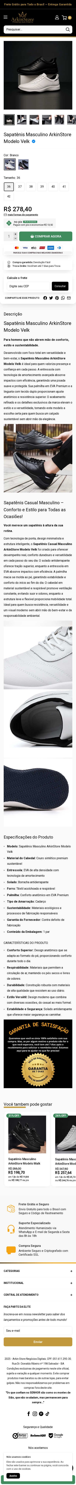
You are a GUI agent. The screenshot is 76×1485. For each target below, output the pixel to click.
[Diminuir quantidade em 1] (15, 238)
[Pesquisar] (67, 29)
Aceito (13, 1475)
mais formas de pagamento (23, 214)
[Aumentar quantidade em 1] (15, 234)
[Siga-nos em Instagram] (35, 1413)
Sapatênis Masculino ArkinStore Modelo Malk (24, 1161)
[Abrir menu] (5, 17)
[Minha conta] (57, 17)
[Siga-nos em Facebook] (28, 1413)
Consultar (60, 286)
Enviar (38, 1342)
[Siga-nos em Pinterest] (41, 1413)
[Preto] (23, 164)
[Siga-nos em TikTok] (47, 1413)
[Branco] (10, 164)
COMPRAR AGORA (48, 236)
